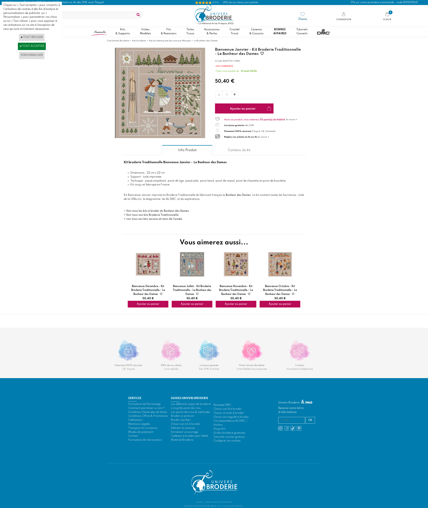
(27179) (215, 3)
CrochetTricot (235, 31)
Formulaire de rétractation (145, 440)
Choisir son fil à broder (227, 409)
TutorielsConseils (302, 31)
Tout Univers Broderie (118, 41)
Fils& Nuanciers (168, 31)
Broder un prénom (182, 416)
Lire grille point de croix (186, 408)
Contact (133, 436)
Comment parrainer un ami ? (146, 408)
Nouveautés (100, 31)
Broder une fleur (181, 420)
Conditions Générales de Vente (147, 412)
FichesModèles (145, 31)
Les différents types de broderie (191, 404)
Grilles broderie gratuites (229, 433)
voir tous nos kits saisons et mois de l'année (154, 219)
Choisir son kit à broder (185, 424)
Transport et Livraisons (142, 428)
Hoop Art (219, 429)
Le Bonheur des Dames (206, 41)
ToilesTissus (190, 31)
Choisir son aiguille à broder (231, 417)
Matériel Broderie (182, 440)
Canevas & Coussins (256, 31)
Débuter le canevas (183, 428)
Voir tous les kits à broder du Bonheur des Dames (157, 211)
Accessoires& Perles (212, 31)
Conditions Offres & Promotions (148, 416)
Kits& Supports (123, 31)
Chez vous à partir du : (228, 71)
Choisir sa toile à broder (228, 413)
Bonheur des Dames (238, 195)
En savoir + (291, 120)
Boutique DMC (222, 405)
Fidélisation (135, 420)
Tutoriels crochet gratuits (229, 437)
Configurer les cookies (227, 441)
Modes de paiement (140, 432)
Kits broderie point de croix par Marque (170, 41)
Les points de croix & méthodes (190, 412)
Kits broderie (139, 41)
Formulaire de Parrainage (144, 404)
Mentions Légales (139, 424)
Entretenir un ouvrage (184, 432)
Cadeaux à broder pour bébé (189, 436)
